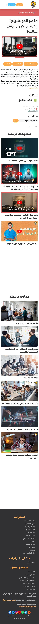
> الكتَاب (32, 550)
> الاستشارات (30, 544)
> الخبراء (32, 547)
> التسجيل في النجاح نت (27, 580)
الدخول (19, 5)
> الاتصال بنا (31, 589)
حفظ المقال (32, 111)
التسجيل (12, 5)
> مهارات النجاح (30, 524)
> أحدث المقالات (29, 521)
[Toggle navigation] (5, 4)
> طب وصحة (30, 535)
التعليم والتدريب (30, 109)
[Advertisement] (19, 270)
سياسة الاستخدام (12, 615)
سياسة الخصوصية (22, 615)
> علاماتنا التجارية (29, 586)
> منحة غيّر (31, 562)
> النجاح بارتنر (30, 574)
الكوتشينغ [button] (18, 64)
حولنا (29, 615)
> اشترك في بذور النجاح (27, 577)
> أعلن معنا (31, 571)
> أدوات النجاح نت (29, 553)
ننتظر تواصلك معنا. (9, 600)
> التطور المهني (30, 532)
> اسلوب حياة (30, 529)
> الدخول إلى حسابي (28, 583)
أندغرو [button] (7, 64)
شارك (15, 121)
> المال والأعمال (30, 527)
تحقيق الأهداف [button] (30, 64)
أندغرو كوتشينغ (25, 100)
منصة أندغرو (33, 88)
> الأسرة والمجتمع (29, 538)
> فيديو (32, 541)
